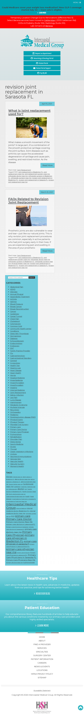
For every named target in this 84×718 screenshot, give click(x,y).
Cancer (13, 311)
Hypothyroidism (16, 385)
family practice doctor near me (17, 494)
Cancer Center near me (15, 484)
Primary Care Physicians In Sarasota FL (21, 556)
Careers (42, 663)
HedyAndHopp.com (45, 712)
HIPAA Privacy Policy (42, 674)
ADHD (12, 289)
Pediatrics (14, 415)
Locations (42, 670)
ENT (12, 348)
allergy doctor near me (22, 479)
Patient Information (42, 659)
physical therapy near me (20, 263)
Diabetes (13, 339)
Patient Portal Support (43, 68)
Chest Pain (14, 319)
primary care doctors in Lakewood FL (20, 524)
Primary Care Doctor (18, 429)
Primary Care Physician (19, 432)
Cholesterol (15, 321)
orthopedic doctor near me (18, 176)
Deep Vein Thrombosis (19, 334)
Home (42, 637)
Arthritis (13, 299)
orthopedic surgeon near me (21, 178)
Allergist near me (17, 477)
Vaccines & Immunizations (20, 457)
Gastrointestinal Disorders (20, 358)
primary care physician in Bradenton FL (20, 538)
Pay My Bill (43, 73)
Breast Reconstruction (19, 309)
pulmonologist (29, 562)
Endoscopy (14, 346)
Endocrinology (16, 343)
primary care (22, 515)
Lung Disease (15, 400)
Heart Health (15, 373)
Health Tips (15, 366)
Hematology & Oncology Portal (43, 58)
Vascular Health (16, 461)
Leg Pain (13, 398)
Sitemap (42, 678)
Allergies (13, 292)
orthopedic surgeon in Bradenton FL (21, 262)
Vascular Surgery (17, 464)
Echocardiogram (17, 341)
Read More (48, 165)
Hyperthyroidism (17, 383)
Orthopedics (15, 412)
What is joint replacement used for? (29, 112)
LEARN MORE (42, 13)
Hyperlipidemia (16, 380)
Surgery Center (42, 655)
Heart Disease (15, 370)
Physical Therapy (17, 422)
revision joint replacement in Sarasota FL (33, 180)
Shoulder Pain (16, 439)
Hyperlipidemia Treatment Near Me (16, 501)
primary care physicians (23, 552)
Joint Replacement (24, 170)
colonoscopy (12, 489)
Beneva (49, 26)
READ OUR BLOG (43, 593)
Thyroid (13, 449)
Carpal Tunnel (16, 316)
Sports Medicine (16, 444)
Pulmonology (16, 434)
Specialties (42, 652)
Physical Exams (16, 420)
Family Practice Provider (20, 351)
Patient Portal (43, 63)
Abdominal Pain (16, 287)
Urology (13, 454)
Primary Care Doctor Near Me (19, 522)
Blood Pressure (16, 304)
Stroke (13, 447)
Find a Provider (42, 644)
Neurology (14, 410)
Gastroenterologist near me (15, 496)
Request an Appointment (43, 53)
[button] (80, 708)
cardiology (17, 486)
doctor (21, 489)
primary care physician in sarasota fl (21, 542)
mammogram (15, 402)
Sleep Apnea (15, 442)
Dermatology (15, 336)
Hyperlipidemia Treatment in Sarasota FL (24, 499)
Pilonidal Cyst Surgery (19, 425)
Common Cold (16, 326)
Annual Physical (16, 294)
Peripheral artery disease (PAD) (23, 417)
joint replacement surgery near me (37, 174)
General (13, 361)
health (27, 496)
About (42, 641)
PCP (13, 516)
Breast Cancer (16, 307)
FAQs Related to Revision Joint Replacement (28, 200)
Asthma (13, 302)
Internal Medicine (17, 390)
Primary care (15, 427)
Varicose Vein (15, 459)
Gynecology (15, 363)
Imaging (13, 388)
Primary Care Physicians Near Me (20, 560)
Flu (11, 353)
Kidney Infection (17, 395)
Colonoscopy (15, 324)
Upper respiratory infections (21, 452)
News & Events (42, 666)
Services (42, 648)
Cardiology (14, 314)
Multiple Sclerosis (17, 407)
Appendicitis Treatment (20, 297)
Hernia (13, 375)
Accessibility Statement (42, 690)
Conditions (14, 331)
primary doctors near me (14, 562)
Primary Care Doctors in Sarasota (17, 527)
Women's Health (17, 466)
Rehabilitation (16, 437)
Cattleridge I (50, 20)
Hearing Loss (15, 368)
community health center (20, 329)
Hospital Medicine (17, 378)
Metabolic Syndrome (18, 405)
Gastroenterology (17, 356)
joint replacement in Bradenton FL (30, 172)
